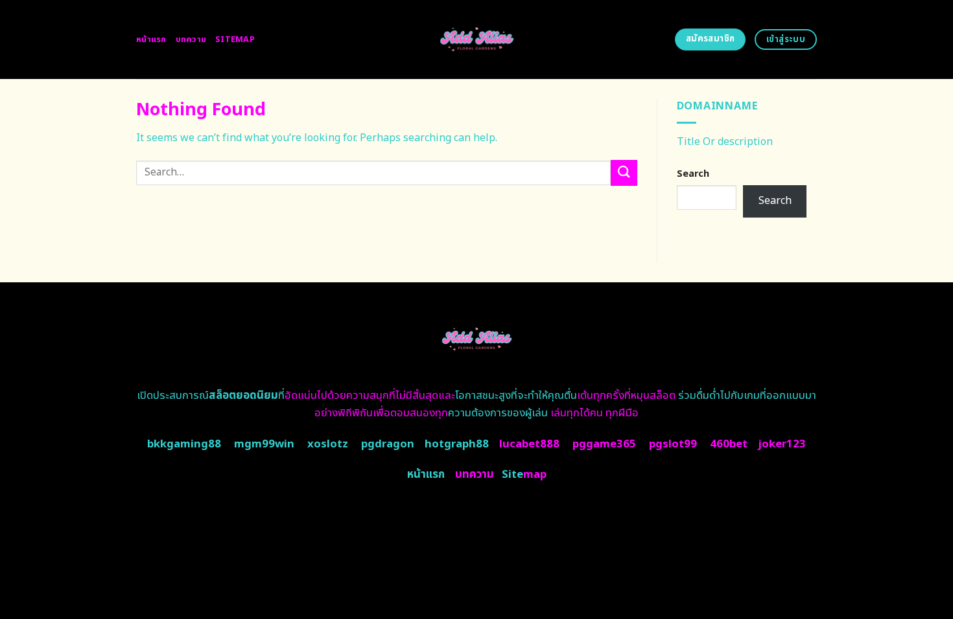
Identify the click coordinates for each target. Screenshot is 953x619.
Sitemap (235, 39)
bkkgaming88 (184, 444)
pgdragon (387, 444)
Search (693, 174)
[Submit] (624, 172)
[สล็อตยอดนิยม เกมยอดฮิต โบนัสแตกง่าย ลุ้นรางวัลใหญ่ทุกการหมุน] (477, 39)
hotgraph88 (457, 444)
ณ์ (238, 395)
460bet (728, 444)
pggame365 (604, 444)
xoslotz (327, 444)
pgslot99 (673, 444)
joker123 (782, 444)
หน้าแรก (151, 39)
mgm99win (264, 444)
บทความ (191, 39)
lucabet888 (529, 444)
